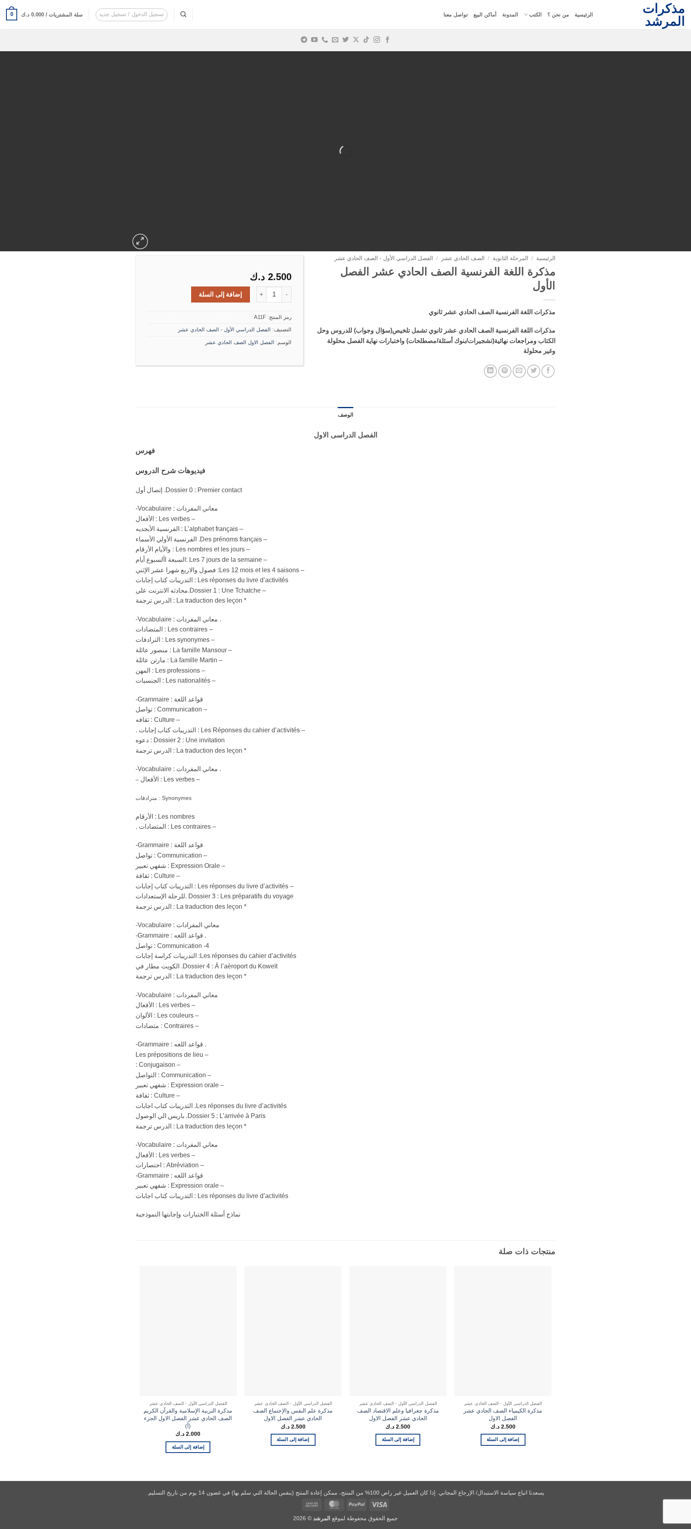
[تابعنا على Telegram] (303, 40)
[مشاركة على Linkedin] (490, 371)
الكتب (535, 15)
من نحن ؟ (558, 15)
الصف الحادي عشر (463, 258)
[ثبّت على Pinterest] (504, 371)
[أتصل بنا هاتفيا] (325, 40)
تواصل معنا (455, 15)
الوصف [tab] (345, 415)
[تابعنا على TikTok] (366, 40)
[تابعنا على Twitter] (345, 40)
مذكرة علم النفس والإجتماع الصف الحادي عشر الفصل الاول (293, 1414)
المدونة (510, 15)
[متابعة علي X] (356, 40)
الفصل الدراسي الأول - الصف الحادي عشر (383, 258)
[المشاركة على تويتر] (533, 371)
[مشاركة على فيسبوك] (548, 371)
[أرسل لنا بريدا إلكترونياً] (335, 40)
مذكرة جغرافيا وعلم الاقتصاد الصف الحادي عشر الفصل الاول (398, 1414)
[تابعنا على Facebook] (387, 40)
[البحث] (183, 14)
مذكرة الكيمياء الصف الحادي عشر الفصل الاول (502, 1414)
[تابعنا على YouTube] (314, 40)
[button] (132, 14)
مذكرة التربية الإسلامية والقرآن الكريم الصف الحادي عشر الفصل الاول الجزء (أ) (188, 1418)
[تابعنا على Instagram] (376, 40)
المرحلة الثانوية (510, 258)
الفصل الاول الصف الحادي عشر (239, 342)
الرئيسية (584, 15)
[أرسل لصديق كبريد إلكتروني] (519, 371)
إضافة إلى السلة (220, 294)
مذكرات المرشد (664, 15)
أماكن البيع (485, 15)
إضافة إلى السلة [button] (503, 1439)
